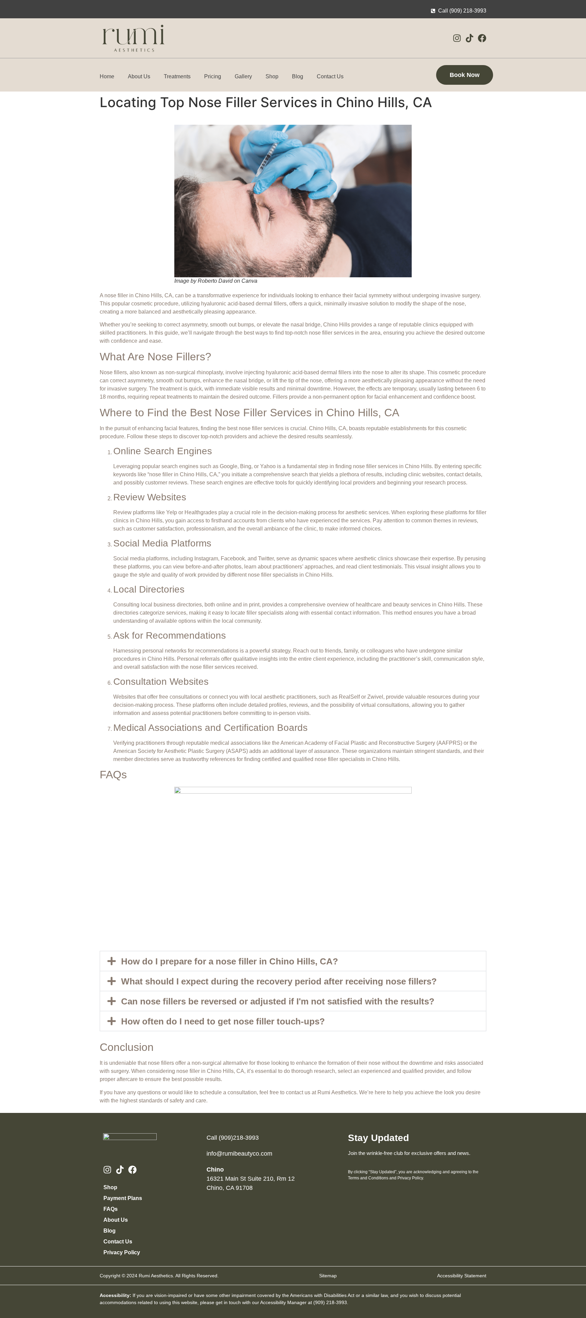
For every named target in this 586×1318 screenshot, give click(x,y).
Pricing (212, 76)
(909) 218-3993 (330, 1302)
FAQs (110, 1209)
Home (107, 76)
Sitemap (328, 1275)
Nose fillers (113, 372)
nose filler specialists (273, 575)
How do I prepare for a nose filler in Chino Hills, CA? (229, 961)
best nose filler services (255, 428)
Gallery (243, 76)
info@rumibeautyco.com (239, 1153)
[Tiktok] (469, 38)
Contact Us (330, 76)
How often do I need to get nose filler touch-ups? (223, 1021)
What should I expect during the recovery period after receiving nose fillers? (279, 981)
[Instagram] (457, 38)
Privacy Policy (121, 1252)
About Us (139, 76)
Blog (297, 76)
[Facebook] (482, 38)
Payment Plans (122, 1198)
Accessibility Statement (461, 1275)
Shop (272, 76)
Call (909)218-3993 (233, 1137)
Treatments (177, 76)
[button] (293, 961)
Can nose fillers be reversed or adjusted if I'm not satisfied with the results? (277, 1001)
